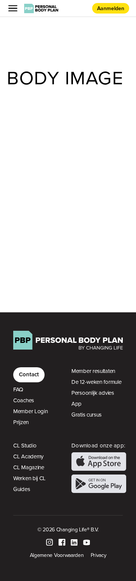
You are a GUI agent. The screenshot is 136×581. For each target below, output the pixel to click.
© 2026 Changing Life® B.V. (68, 529)
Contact (29, 374)
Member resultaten (93, 371)
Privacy (99, 555)
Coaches (23, 400)
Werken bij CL (29, 478)
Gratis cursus (86, 414)
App (76, 404)
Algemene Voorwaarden (57, 555)
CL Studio (24, 445)
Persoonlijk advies (92, 393)
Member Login (30, 411)
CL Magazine (28, 467)
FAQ (18, 389)
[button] (14, 8)
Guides (21, 489)
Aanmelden (110, 8)
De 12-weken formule (96, 382)
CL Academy (28, 456)
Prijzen (21, 422)
